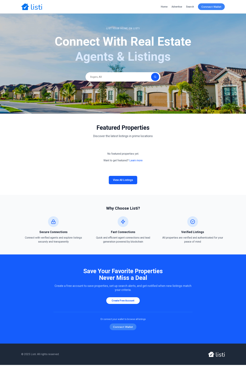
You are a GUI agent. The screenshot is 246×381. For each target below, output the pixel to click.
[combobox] (118, 77)
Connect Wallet (211, 7)
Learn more (136, 160)
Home (164, 6)
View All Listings (123, 180)
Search (190, 6)
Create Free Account (123, 300)
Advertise (177, 6)
